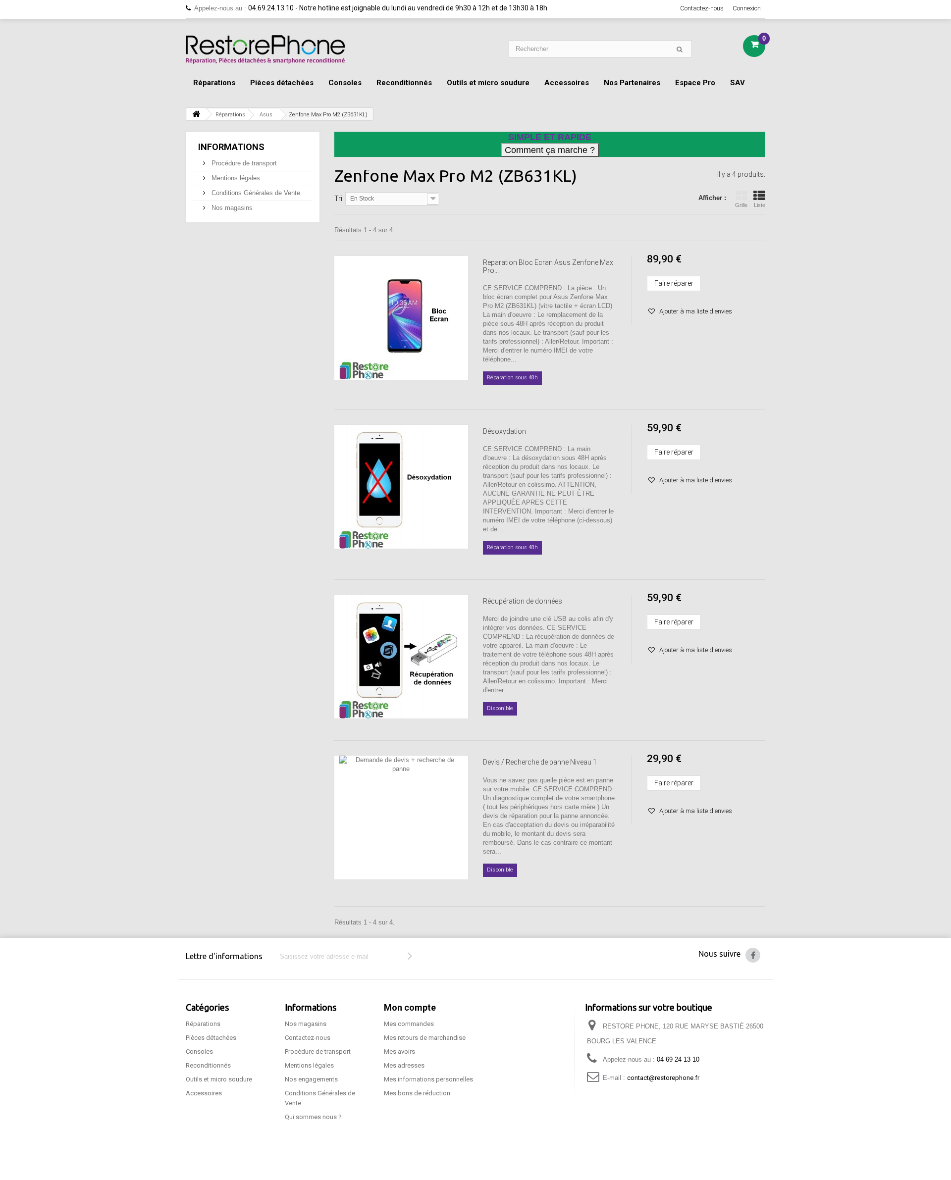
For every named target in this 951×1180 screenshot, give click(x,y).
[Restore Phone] (265, 49)
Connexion (747, 8)
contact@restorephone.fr (663, 1077)
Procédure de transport (243, 163)
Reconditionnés (404, 82)
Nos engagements (311, 1079)
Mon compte (410, 1007)
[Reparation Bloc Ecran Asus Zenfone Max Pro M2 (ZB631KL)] (401, 318)
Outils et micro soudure (488, 82)
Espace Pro (695, 82)
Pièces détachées (282, 82)
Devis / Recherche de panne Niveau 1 (540, 762)
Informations (231, 147)
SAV (737, 82)
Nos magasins (231, 207)
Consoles (345, 82)
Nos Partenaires (632, 82)
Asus (266, 114)
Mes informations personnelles (428, 1079)
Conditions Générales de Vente (255, 193)
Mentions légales (235, 178)
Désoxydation (504, 431)
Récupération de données (522, 601)
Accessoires (566, 82)
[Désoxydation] (401, 487)
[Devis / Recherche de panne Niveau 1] (401, 817)
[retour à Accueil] (196, 114)
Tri (338, 199)
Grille (741, 205)
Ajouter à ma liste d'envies (695, 311)
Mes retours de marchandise (425, 1037)
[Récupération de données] (401, 656)
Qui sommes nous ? (313, 1117)
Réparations (214, 82)
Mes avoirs (399, 1051)
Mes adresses (404, 1065)
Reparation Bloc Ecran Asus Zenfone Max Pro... (548, 266)
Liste (759, 205)
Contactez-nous (702, 8)
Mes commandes (409, 1023)
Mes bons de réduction (417, 1093)
